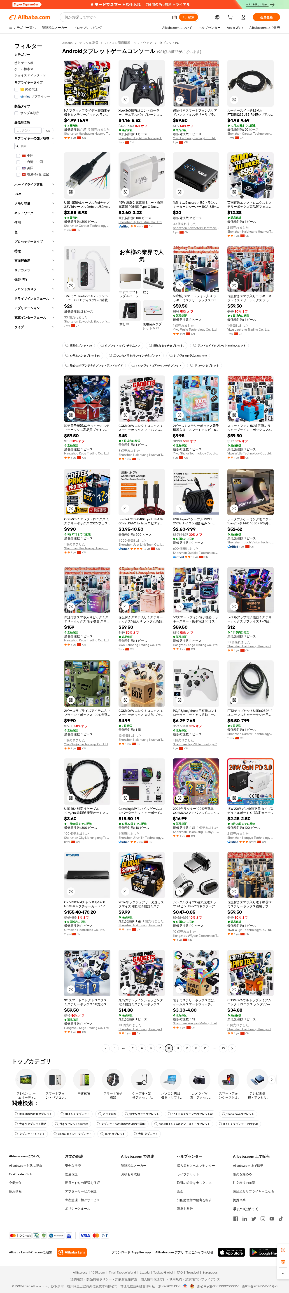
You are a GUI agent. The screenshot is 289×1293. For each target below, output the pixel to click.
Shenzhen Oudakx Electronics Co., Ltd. (196, 552)
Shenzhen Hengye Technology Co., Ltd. (250, 837)
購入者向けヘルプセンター (196, 1165)
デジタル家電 (88, 43)
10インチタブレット (77, 1114)
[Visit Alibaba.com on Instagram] (263, 1218)
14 (196, 1048)
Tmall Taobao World (122, 1272)
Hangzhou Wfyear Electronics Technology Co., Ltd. (196, 935)
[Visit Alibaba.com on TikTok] (281, 1218)
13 (187, 1048)
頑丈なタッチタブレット (144, 1114)
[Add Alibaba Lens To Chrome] (72, 1252)
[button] (174, 17)
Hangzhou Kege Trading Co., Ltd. (86, 453)
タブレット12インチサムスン (122, 345)
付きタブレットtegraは (73, 1124)
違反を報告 (185, 1208)
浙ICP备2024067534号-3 (259, 1286)
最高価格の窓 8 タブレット (35, 1114)
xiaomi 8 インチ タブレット (75, 1133)
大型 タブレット (148, 1133)
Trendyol (192, 1272)
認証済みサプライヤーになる (253, 1191)
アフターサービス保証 (81, 1191)
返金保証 (71, 1174)
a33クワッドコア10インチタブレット (159, 365)
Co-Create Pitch (20, 1174)
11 (169, 1048)
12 (178, 1048)
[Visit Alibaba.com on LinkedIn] (244, 1218)
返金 (180, 1191)
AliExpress (80, 1272)
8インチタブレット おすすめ (240, 1124)
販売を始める (242, 1174)
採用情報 (15, 1191)
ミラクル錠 (109, 1114)
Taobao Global (163, 1272)
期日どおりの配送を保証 (82, 1183)
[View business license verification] (185, 1286)
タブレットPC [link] (169, 43)
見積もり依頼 (130, 1174)
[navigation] (34, 546)
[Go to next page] (232, 1048)
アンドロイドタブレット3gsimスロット (222, 345)
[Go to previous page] (106, 1048)
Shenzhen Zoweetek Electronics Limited (196, 228)
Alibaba (67, 43)
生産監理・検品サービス (82, 1200)
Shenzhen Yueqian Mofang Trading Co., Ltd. (196, 1023)
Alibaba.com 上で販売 (248, 1165)
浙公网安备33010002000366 (218, 1286)
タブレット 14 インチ (32, 1133)
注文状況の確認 (244, 1183)
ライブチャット (188, 1174)
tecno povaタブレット (240, 1114)
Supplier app (141, 1252)
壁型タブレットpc (81, 345)
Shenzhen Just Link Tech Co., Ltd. (142, 544)
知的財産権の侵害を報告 (194, 1200)
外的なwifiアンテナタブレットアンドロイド (96, 365)
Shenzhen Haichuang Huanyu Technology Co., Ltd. (87, 133)
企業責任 (15, 1183)
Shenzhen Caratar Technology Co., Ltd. (250, 133)
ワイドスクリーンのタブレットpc (192, 1114)
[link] (283, 1250)
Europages (210, 1272)
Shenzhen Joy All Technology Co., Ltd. (142, 138)
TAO (180, 1272)
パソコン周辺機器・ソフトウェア (128, 43)
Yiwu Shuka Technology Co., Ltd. (195, 453)
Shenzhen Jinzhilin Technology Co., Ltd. (142, 837)
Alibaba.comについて (24, 1156)
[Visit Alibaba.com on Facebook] (235, 1218)
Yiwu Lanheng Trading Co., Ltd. (194, 138)
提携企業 (239, 1200)
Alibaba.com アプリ (169, 1252)
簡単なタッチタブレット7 (168, 345)
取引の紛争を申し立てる (194, 1183)
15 (205, 1048)
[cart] (231, 18)
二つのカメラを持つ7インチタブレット (137, 355)
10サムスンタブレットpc (85, 355)
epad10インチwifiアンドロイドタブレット (184, 1124)
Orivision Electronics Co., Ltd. (84, 930)
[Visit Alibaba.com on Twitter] (253, 1218)
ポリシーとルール (77, 1208)
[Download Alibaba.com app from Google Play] (264, 1252)
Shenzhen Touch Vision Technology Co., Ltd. (250, 542)
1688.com (98, 1272)
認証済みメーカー (133, 1165)
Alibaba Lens (18, 1252)
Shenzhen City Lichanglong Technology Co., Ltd (87, 837)
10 (159, 1048)
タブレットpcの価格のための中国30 (123, 1124)
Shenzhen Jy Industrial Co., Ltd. (140, 222)
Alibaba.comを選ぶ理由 (25, 1165)
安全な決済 (73, 1165)
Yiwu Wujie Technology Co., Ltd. (195, 329)
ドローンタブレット (207, 365)
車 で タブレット (115, 1133)
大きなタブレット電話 (32, 1124)
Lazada (144, 1272)
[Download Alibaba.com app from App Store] (231, 1252)
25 (223, 1048)
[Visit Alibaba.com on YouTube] (272, 1218)
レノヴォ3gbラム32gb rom (190, 355)
